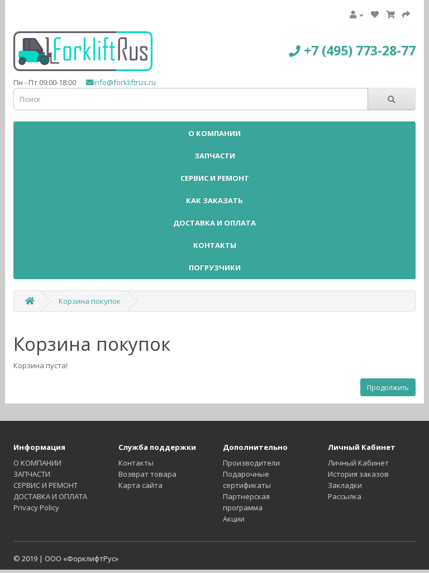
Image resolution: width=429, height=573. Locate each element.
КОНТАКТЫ (214, 245)
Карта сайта (140, 485)
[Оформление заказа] (406, 15)
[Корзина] (390, 15)
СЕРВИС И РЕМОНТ (214, 178)
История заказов (358, 474)
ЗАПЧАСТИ (214, 156)
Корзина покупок (90, 301)
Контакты (136, 463)
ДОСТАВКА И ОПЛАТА (214, 223)
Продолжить (388, 387)
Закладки (345, 485)
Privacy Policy (36, 507)
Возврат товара (147, 474)
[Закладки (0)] (375, 15)
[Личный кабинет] (357, 15)
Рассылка (344, 496)
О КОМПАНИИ (214, 133)
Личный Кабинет (358, 463)
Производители (251, 463)
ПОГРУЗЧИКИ (215, 267)
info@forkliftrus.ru (124, 82)
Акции (234, 519)
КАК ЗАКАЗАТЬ (214, 200)
